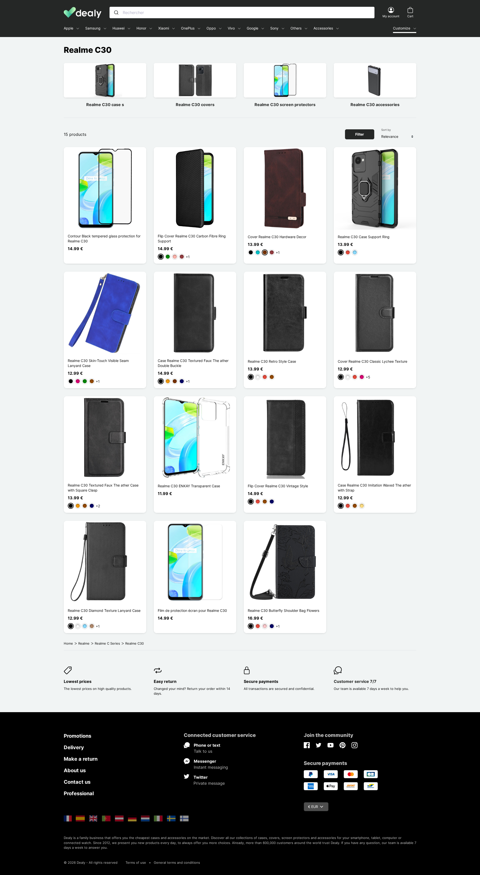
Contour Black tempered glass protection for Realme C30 (104, 238)
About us (75, 770)
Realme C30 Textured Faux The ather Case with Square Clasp (103, 487)
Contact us (77, 782)
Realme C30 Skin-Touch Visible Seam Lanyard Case (98, 363)
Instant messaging (211, 767)
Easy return (165, 681)
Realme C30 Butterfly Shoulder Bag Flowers (283, 610)
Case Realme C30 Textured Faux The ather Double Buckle (193, 363)
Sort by (386, 130)
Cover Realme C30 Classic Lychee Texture (372, 361)
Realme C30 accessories (375, 104)
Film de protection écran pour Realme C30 (192, 610)
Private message (209, 783)
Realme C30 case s (105, 104)
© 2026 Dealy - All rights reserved (91, 862)
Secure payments (261, 681)
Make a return (81, 759)
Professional (79, 793)
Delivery (74, 747)
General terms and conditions (177, 862)
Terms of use (136, 862)
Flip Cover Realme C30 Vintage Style (278, 486)
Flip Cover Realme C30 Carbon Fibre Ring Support (192, 238)
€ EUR (313, 806)
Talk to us (203, 751)
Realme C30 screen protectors (285, 104)
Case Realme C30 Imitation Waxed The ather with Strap (374, 487)
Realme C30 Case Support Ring (364, 237)
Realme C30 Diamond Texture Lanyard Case (104, 610)
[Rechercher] (116, 12)
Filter (359, 134)
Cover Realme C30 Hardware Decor (277, 237)
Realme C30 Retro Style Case (272, 361)
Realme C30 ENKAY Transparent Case (189, 486)
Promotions (77, 736)
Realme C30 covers (195, 104)
